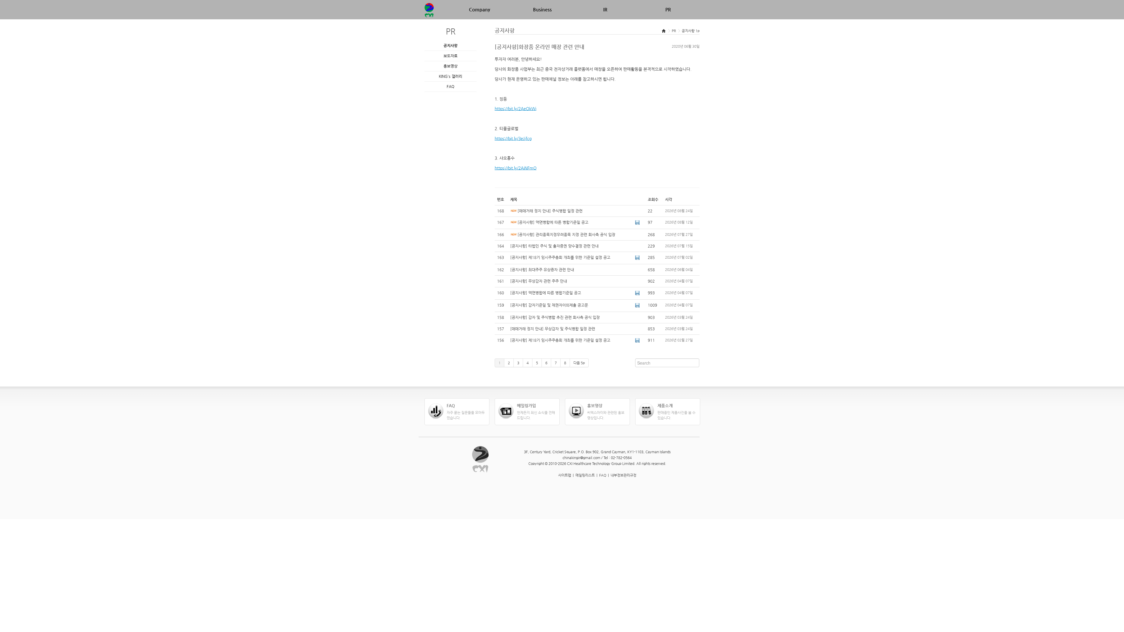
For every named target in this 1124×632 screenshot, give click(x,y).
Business (542, 9)
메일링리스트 (585, 475)
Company (479, 9)
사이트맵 (564, 475)
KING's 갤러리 (450, 76)
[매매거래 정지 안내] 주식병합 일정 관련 (550, 211)
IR (605, 9)
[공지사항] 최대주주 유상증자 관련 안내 (542, 269)
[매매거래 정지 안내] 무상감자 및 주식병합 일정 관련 (552, 329)
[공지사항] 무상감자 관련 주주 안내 (538, 281)
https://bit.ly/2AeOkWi (515, 108)
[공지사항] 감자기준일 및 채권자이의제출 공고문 (549, 305)
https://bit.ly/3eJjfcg (513, 138)
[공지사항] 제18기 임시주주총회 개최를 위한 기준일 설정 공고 (560, 257)
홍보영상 (450, 66)
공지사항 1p (691, 31)
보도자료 (450, 56)
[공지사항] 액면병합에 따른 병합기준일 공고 (553, 222)
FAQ (450, 86)
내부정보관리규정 (623, 475)
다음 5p (579, 363)
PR (668, 9)
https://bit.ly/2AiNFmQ (516, 168)
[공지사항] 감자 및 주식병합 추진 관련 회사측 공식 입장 (555, 317)
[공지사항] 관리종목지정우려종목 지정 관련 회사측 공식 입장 (566, 234)
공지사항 (450, 45)
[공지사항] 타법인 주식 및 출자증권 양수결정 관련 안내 (554, 246)
